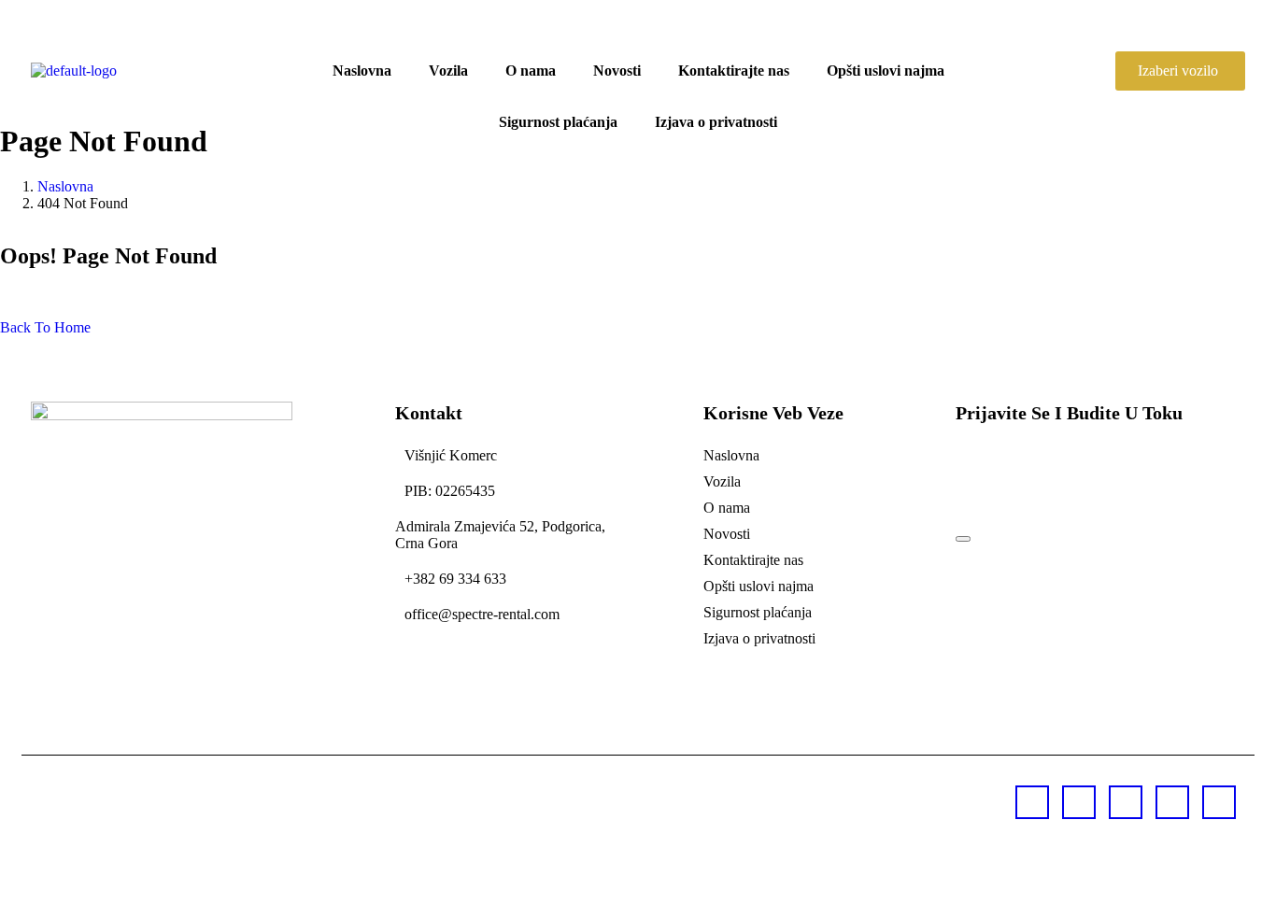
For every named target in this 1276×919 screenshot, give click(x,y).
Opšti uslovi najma (885, 70)
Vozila (448, 70)
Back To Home (45, 327)
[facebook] (1079, 802)
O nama (530, 70)
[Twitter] (1125, 802)
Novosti (617, 70)
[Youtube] (1032, 802)
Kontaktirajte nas (733, 70)
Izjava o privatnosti (716, 122)
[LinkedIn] (1219, 802)
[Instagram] (1172, 802)
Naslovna (362, 70)
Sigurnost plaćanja (558, 122)
